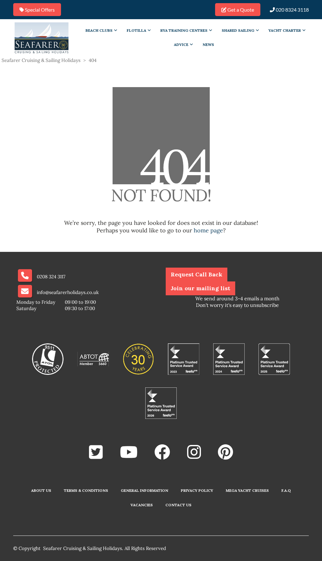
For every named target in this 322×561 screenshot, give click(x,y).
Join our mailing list (200, 288)
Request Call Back (196, 274)
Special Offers (39, 10)
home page (208, 230)
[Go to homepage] (41, 37)
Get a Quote (240, 10)
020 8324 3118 (292, 10)
